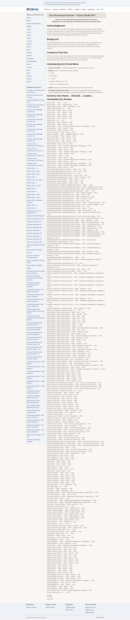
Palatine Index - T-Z (32, 168)
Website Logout (89, 612)
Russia (28, 70)
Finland (29, 38)
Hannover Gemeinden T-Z (34, 221)
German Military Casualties (34, 265)
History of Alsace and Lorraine (35, 219)
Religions (77, 9)
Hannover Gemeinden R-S (34, 224)
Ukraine (29, 82)
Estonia (29, 35)
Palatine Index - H (32, 188)
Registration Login (90, 607)
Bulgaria (29, 26)
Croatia (29, 29)
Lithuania (29, 52)
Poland (29, 64)
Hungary (29, 44)
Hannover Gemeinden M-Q (34, 227)
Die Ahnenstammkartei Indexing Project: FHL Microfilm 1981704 (36, 311)
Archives (55, 9)
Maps (83, 9)
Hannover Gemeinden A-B (34, 239)
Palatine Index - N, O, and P (34, 180)
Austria (29, 17)
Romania (29, 67)
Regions (70, 9)
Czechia (29, 32)
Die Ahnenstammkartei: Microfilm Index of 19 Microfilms (33, 285)
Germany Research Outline (34, 250)
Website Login (89, 610)
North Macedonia (32, 61)
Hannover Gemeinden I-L (34, 230)
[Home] (32, 9)
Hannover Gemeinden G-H (34, 233)
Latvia (28, 50)
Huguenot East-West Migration (35, 216)
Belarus (29, 20)
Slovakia (29, 76)
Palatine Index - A (32, 208)
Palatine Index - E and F (33, 194)
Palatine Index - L (31, 183)
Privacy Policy (69, 610)
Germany (50, 599)
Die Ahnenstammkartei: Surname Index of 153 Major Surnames (35, 278)
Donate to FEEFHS (31, 607)
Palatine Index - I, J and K (34, 185)
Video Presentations (59, 4)
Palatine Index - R (32, 177)
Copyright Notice (70, 607)
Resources (63, 9)
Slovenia (29, 79)
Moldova (29, 55)
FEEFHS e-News (50, 607)
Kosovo (29, 47)
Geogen (29, 268)
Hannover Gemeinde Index (34, 242)
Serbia (28, 73)
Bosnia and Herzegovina (34, 23)
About (98, 9)
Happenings (91, 9)
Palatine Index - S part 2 (33, 171)
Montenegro (30, 58)
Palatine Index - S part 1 (33, 174)
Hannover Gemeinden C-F (34, 236)
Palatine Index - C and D (33, 197)
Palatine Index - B (32, 205)
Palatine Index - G (32, 191)
